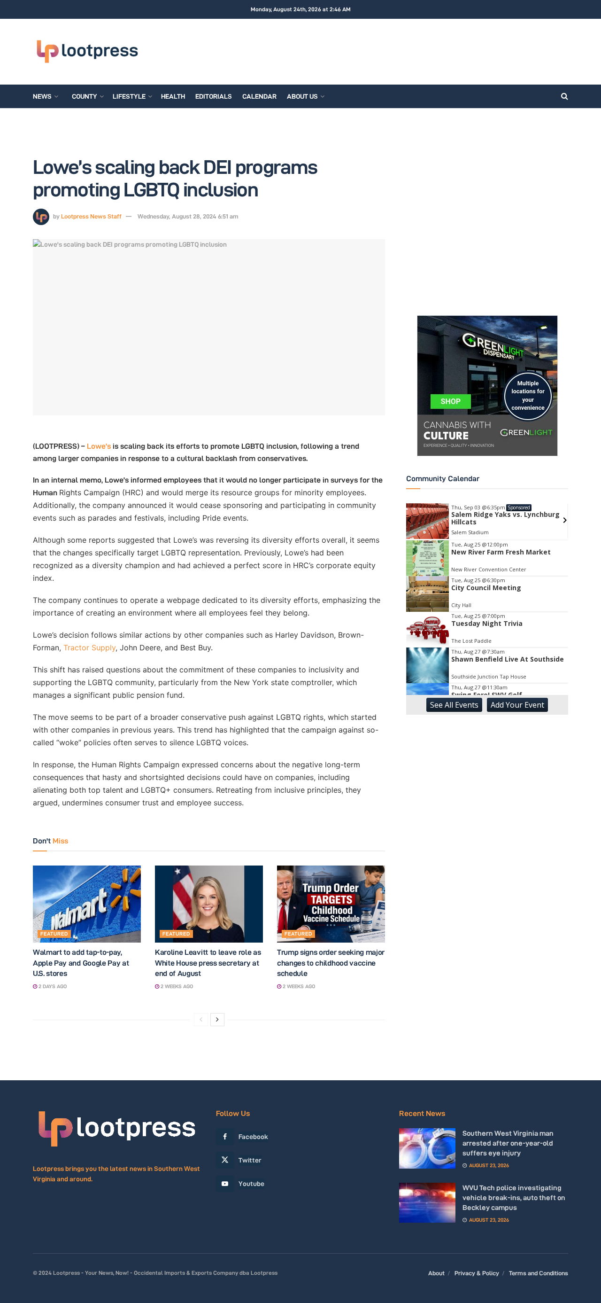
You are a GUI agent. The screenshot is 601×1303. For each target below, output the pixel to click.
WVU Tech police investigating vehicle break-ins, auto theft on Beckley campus (513, 1197)
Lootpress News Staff (91, 216)
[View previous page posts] (201, 1019)
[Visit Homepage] (87, 52)
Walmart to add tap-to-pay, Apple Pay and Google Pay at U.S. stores (81, 962)
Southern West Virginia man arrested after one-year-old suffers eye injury (508, 1143)
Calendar (259, 96)
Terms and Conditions (538, 1273)
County (84, 96)
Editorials (213, 96)
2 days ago (52, 986)
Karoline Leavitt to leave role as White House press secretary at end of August (208, 962)
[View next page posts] (217, 1019)
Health (173, 96)
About (436, 1273)
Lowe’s (99, 446)
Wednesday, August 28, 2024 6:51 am (188, 216)
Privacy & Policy (477, 1273)
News (42, 96)
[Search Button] (564, 96)
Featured (54, 933)
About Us (302, 96)
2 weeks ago (176, 986)
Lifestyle (129, 96)
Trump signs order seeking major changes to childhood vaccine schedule (331, 962)
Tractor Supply (89, 647)
